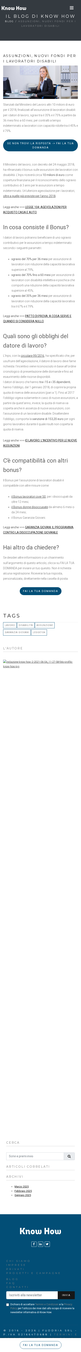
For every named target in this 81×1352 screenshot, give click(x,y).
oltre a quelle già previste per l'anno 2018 (29, 196)
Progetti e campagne (33, 1273)
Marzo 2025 (22, 1186)
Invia (66, 1295)
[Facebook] (34, 1244)
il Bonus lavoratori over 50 (28, 496)
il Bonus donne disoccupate (29, 507)
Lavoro (10, 625)
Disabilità (26, 625)
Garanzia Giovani (17, 632)
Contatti (17, 1287)
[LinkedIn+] (40, 1244)
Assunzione (45, 625)
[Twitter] (47, 1244)
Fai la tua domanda (40, 591)
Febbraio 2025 (23, 1191)
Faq (11, 1283)
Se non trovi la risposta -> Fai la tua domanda (40, 145)
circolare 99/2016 (32, 355)
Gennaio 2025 (23, 1195)
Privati (15, 1269)
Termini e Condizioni (47, 1304)
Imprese (16, 1264)
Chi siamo (18, 1260)
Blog (9, 21)
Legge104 (39, 632)
